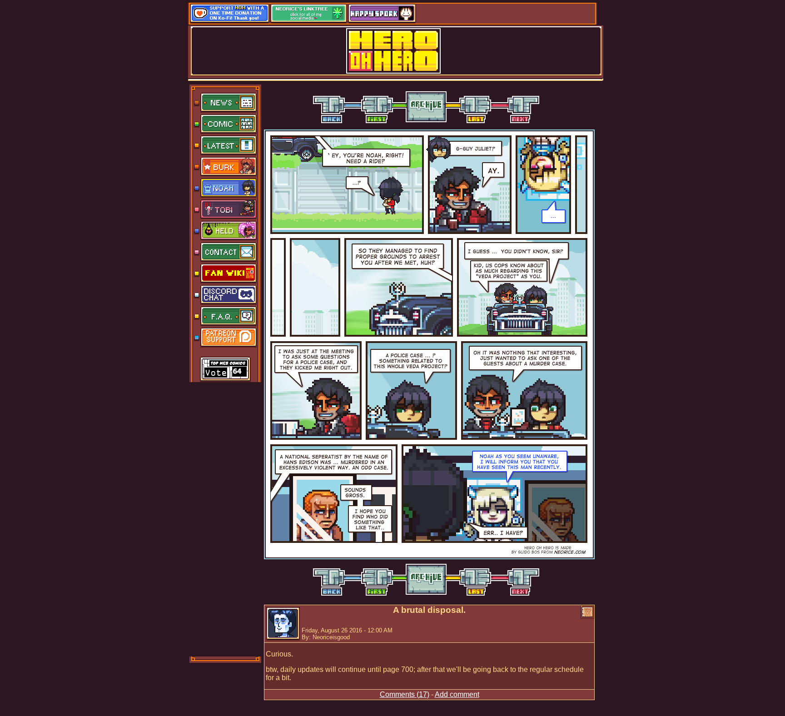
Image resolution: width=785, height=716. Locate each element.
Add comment (457, 694)
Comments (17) (404, 694)
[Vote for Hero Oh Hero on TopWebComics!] (225, 370)
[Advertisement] (225, 518)
